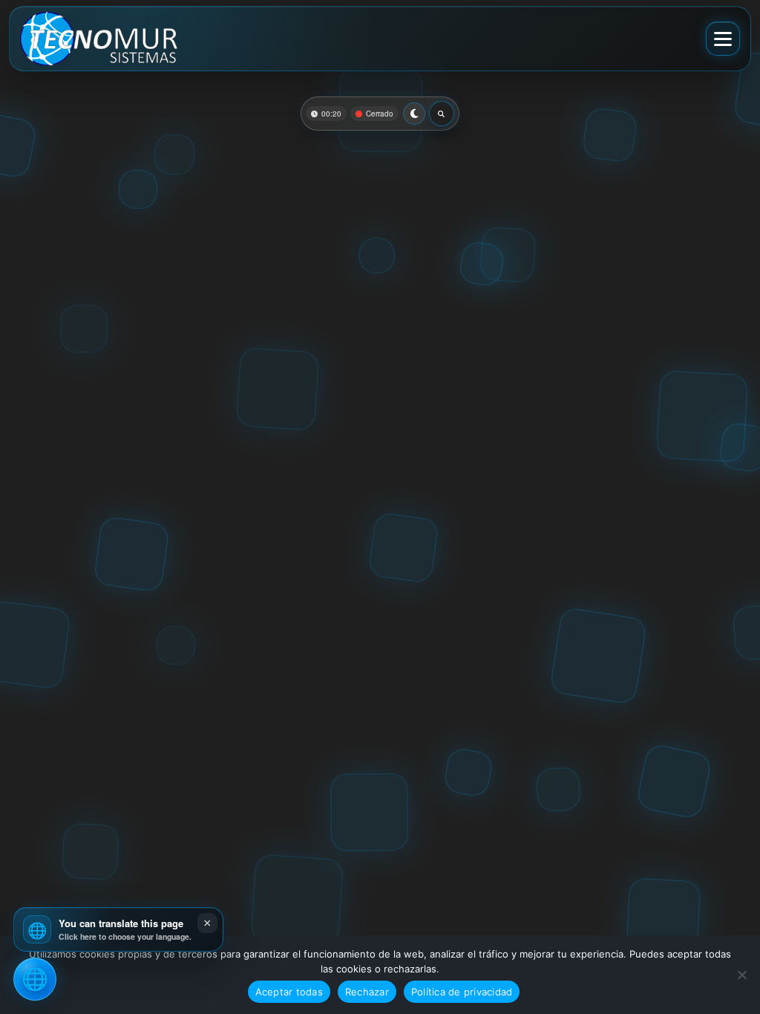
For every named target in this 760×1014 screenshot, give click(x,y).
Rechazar (367, 992)
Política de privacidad (462, 992)
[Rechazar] (741, 974)
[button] (118, 929)
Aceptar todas (289, 992)
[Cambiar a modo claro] (414, 113)
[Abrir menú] (723, 39)
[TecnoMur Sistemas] (98, 38)
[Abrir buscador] (441, 113)
